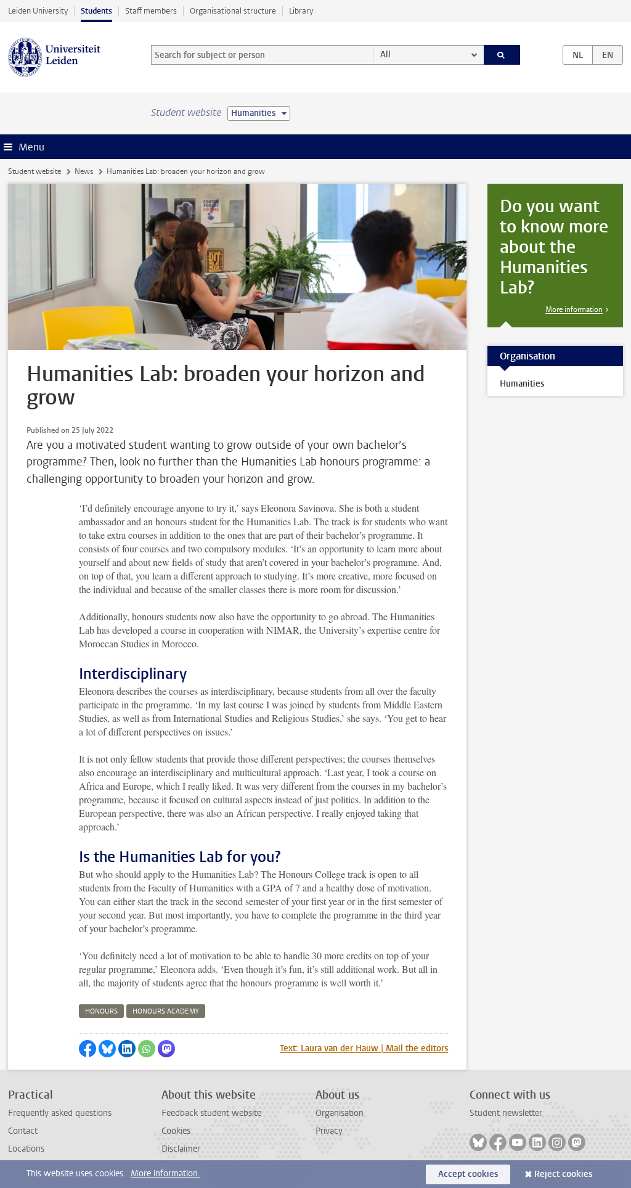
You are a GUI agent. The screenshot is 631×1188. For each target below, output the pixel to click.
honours (101, 1011)
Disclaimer (180, 1149)
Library (301, 11)
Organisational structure (233, 11)
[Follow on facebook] (498, 1142)
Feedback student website (211, 1113)
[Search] (502, 55)
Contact (23, 1131)
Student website (34, 171)
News (84, 171)
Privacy (329, 1131)
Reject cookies (563, 1174)
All (385, 54)
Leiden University (38, 11)
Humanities (522, 384)
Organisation (340, 1113)
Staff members (151, 11)
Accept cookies (468, 1174)
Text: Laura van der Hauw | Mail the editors (364, 1048)
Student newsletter (506, 1113)
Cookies (175, 1131)
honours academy (165, 1011)
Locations (26, 1149)
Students (96, 11)
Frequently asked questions (60, 1113)
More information (574, 309)
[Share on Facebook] (87, 1048)
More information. (165, 1173)
